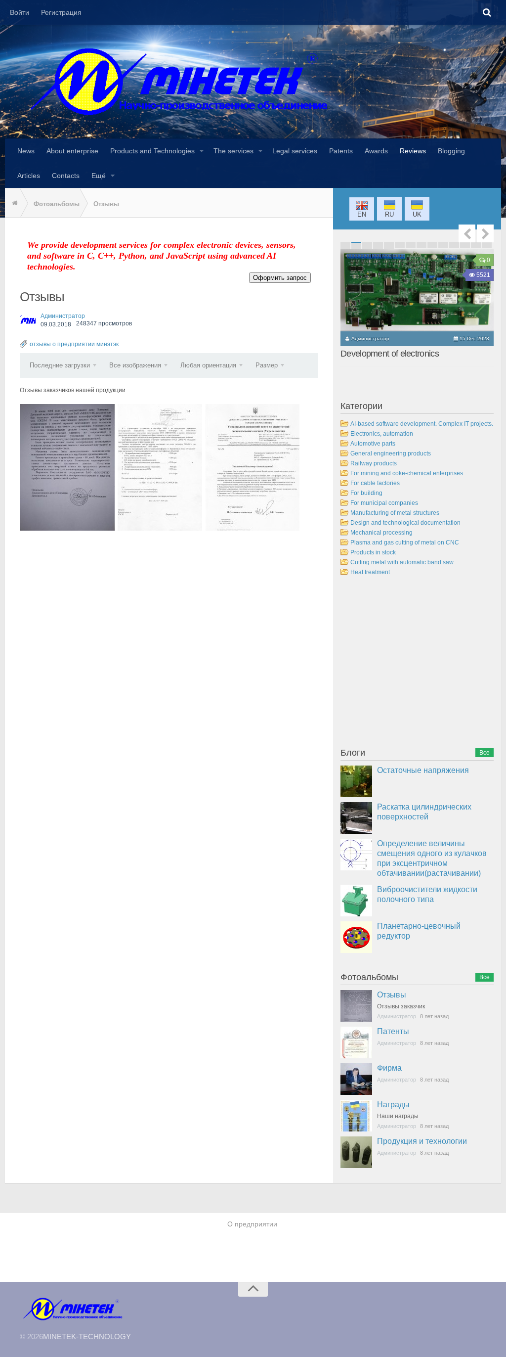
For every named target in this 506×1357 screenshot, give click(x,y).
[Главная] (12, 203)
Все (484, 752)
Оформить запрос (280, 277)
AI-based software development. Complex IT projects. (421, 423)
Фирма (389, 1068)
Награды (393, 1104)
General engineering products (390, 453)
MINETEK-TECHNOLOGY (87, 1336)
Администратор (63, 316)
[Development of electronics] (417, 290)
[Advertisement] (414, 663)
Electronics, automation (381, 433)
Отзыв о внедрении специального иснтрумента (252, 467)
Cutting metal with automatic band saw (402, 562)
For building (366, 493)
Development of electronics (389, 354)
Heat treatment (370, 572)
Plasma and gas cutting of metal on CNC (404, 542)
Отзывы (391, 995)
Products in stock (373, 552)
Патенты (393, 1031)
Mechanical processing (381, 532)
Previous (467, 233)
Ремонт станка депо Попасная (67, 467)
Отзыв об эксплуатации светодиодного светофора (160, 467)
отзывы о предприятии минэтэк (74, 344)
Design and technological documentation (405, 522)
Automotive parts (372, 443)
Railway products (373, 463)
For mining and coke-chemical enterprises (406, 473)
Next (485, 233)
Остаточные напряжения (423, 770)
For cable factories (375, 483)
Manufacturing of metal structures (394, 512)
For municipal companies (384, 502)
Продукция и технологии (422, 1141)
